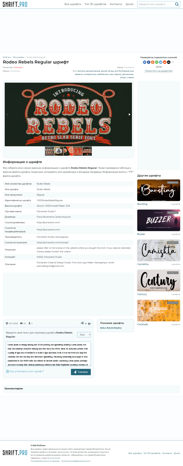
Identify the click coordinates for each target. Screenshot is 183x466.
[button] (129, 114)
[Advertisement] (91, 30)
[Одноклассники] (152, 62)
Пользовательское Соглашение (45, 461)
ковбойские (102, 74)
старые (130, 77)
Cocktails (142, 324)
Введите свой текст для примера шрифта (39, 334)
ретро (123, 77)
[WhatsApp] (156, 62)
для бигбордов (122, 71)
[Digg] (168, 62)
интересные (90, 74)
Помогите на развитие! (159, 71)
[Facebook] (148, 62)
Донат (130, 4)
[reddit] (164, 62)
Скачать (83, 372)
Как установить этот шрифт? (27, 371)
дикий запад (107, 71)
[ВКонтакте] (144, 62)
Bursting (142, 204)
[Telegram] (160, 62)
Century (142, 294)
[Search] (177, 4)
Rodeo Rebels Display (111, 328)
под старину (115, 74)
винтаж (81, 71)
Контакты (116, 4)
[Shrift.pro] (15, 4)
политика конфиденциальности (75, 461)
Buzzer (141, 234)
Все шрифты (72, 4)
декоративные (93, 71)
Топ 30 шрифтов (95, 4)
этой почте (55, 458)
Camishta (143, 264)
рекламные (127, 74)
